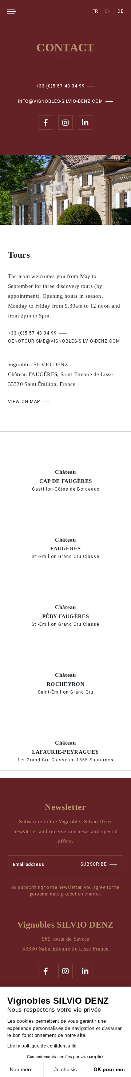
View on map (24, 401)
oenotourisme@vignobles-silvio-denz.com (64, 341)
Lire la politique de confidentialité (42, 1046)
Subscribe (93, 864)
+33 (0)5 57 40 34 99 (60, 86)
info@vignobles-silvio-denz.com (60, 101)
